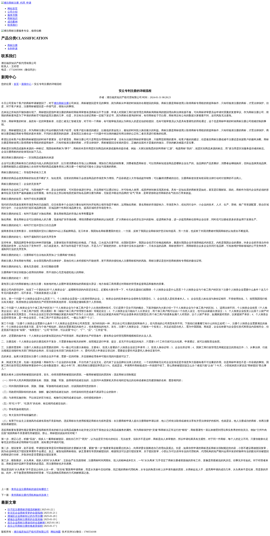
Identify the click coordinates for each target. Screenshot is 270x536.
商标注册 (13, 45)
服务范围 (13, 15)
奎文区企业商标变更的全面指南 (25, 512)
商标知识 (13, 18)
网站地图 (56, 531)
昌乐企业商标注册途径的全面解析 (26, 522)
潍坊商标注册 (61, 103)
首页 (16, 84)
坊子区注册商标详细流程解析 (24, 509)
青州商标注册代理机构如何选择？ (30, 495)
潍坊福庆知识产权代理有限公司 (31, 531)
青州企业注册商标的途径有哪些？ (30, 489)
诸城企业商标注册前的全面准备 (25, 519)
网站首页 (13, 8)
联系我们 (13, 25)
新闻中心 (26, 84)
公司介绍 (13, 11)
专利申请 (13, 48)
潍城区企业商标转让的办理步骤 (25, 516)
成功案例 (13, 21)
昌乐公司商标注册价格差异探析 (25, 526)
